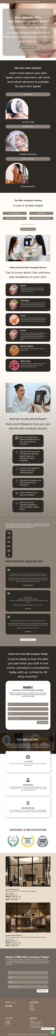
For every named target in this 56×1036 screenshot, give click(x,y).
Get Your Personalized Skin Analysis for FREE (28, 1)
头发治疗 (32, 1008)
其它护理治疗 (32, 1009)
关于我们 (7, 1020)
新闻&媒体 (8, 1023)
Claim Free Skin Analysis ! (28, 47)
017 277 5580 (10, 893)
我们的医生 (8, 1022)
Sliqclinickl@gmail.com (12, 940)
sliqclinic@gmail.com (12, 894)
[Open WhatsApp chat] (53, 1033)
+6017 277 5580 (36, 1023)
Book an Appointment (28, 229)
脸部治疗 (32, 1004)
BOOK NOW (42, 722)
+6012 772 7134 (36, 1027)
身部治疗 (32, 1006)
